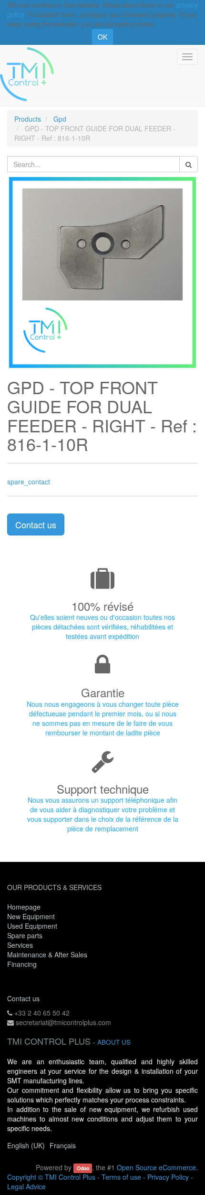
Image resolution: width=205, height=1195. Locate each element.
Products (27, 119)
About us (114, 1042)
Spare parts (24, 935)
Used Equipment (32, 926)
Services (21, 945)
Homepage (24, 907)
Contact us (35, 524)
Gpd (59, 119)
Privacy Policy (168, 1177)
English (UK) (26, 1145)
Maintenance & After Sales (47, 954)
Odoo (83, 1168)
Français (63, 1145)
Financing (22, 964)
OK (102, 37)
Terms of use (121, 1177)
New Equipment (31, 916)
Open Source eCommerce (156, 1167)
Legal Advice (26, 1186)
